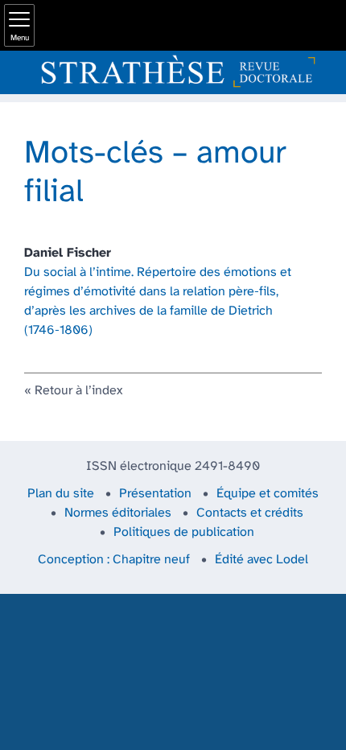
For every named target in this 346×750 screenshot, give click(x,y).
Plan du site (60, 494)
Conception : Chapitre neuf (114, 560)
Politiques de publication (183, 532)
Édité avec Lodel (261, 560)
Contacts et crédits (249, 513)
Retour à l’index (78, 391)
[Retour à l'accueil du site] (173, 72)
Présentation (155, 494)
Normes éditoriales (117, 513)
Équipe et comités (267, 494)
